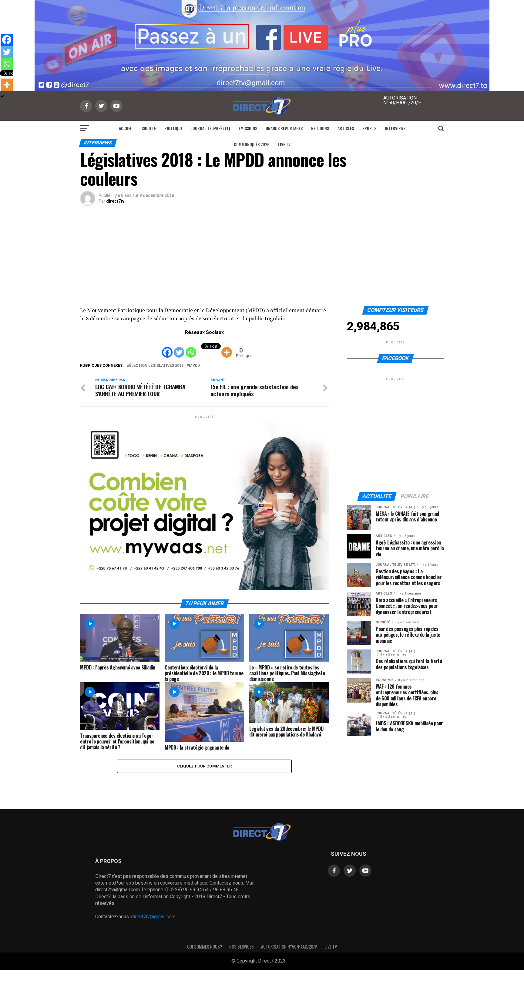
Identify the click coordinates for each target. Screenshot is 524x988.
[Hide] (2, 96)
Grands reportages (284, 128)
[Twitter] (179, 348)
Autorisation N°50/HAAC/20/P (289, 946)
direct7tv (115, 201)
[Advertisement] (262, 260)
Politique (173, 128)
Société (149, 128)
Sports (369, 128)
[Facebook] (167, 348)
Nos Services (241, 946)
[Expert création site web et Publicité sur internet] (290, 961)
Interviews (395, 128)
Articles (346, 128)
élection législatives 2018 (156, 366)
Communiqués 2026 (252, 144)
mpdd (194, 366)
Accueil (126, 128)
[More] (226, 348)
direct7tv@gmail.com (153, 916)
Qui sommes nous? (204, 946)
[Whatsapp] (191, 348)
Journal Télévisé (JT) (210, 128)
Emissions (248, 128)
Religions (320, 128)
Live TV (284, 144)
